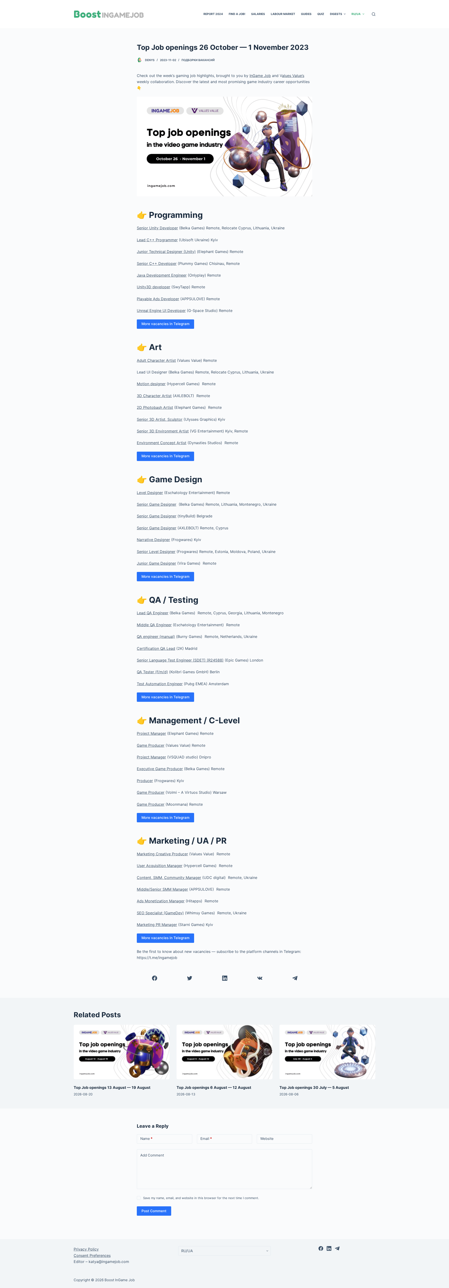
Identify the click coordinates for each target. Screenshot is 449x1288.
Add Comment (152, 1155)
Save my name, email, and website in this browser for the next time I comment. (201, 1198)
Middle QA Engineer (154, 624)
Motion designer (151, 383)
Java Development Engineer (162, 275)
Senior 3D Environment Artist (163, 431)
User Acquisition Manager (159, 865)
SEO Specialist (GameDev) (160, 913)
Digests (336, 14)
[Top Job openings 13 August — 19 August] (122, 1052)
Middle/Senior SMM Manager (162, 889)
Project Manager (151, 733)
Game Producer (150, 745)
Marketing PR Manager (157, 924)
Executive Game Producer (160, 768)
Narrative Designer (153, 539)
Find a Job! (237, 14)
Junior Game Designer (156, 563)
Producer (145, 780)
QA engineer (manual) (156, 636)
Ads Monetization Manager (161, 901)
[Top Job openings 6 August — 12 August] (224, 1052)
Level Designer (150, 492)
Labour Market (283, 14)
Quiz (320, 14)
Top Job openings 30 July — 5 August (314, 1087)
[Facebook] (154, 978)
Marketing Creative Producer (162, 854)
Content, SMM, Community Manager (169, 877)
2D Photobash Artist (155, 407)
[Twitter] (189, 978)
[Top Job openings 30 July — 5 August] (327, 1052)
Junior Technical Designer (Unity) (166, 251)
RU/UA (356, 14)
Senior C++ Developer (157, 263)
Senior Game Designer (156, 504)
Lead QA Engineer (152, 613)
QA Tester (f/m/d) (152, 672)
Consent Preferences (92, 1255)
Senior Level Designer (156, 551)
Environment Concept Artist (161, 442)
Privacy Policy (86, 1249)
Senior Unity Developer (157, 228)
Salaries (258, 14)
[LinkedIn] (224, 978)
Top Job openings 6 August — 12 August (214, 1087)
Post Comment (154, 1211)
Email (206, 1138)
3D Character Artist (154, 395)
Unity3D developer (153, 287)
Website (267, 1138)
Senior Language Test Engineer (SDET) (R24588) (180, 660)
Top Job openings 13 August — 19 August (112, 1087)
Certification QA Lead (156, 648)
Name (146, 1138)
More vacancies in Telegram (165, 324)
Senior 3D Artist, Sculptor (159, 419)
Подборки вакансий (198, 60)
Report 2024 (213, 14)
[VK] (259, 978)
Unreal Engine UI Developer (161, 310)
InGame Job (260, 75)
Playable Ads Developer (158, 298)
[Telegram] (294, 978)
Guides (306, 14)
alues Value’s (293, 75)
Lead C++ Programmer (157, 240)
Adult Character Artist (156, 360)
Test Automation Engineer (160, 683)
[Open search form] (373, 14)
